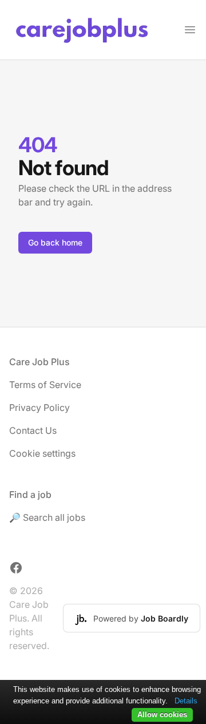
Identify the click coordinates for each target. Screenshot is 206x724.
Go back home (55, 242)
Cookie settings (42, 453)
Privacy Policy (39, 407)
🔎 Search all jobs (47, 517)
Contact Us (33, 430)
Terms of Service (45, 384)
